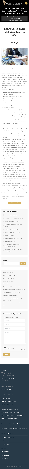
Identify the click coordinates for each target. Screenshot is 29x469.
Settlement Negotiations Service (13, 238)
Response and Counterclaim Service (14, 218)
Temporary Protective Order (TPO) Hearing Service (14, 250)
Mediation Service (9, 235)
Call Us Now (4, 458)
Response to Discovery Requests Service (13, 225)
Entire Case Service (10, 241)
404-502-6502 (8, 373)
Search (5, 260)
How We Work (5, 455)
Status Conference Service (12, 221)
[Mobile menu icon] (26, 3)
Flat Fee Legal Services (11, 215)
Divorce (5, 441)
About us (3, 448)
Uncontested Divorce (8, 437)
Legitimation (6, 444)
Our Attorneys (5, 451)
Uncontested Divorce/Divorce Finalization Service (12, 245)
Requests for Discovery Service (13, 232)
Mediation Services (8, 281)
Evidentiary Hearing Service (12, 229)
